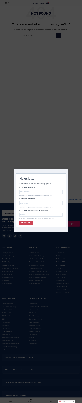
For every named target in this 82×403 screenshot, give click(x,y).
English (63, 401)
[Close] (67, 164)
